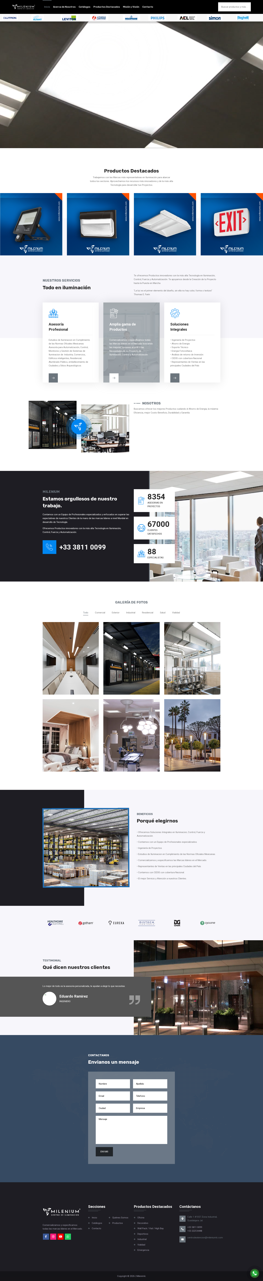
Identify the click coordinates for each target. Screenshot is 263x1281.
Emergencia (143, 1250)
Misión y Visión (131, 6)
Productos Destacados (106, 6)
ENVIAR (104, 1151)
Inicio (47, 6)
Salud (162, 612)
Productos (117, 1223)
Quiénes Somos (120, 1217)
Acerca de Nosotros (64, 6)
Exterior (115, 612)
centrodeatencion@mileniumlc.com (205, 1237)
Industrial (130, 612)
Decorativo (142, 1223)
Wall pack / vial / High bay (150, 1228)
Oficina (140, 1217)
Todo (85, 612)
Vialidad (176, 612)
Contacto (147, 6)
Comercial (100, 612)
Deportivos (142, 1234)
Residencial (147, 612)
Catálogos (84, 6)
